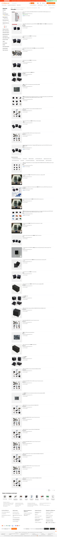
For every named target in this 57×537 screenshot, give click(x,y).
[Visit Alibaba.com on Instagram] (51, 522)
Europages (40, 532)
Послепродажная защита (16, 517)
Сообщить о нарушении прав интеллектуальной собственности (39, 520)
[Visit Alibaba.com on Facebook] (46, 522)
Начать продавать (48, 513)
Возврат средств (37, 517)
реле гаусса (41, 504)
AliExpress (16, 532)
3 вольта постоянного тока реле (8, 504)
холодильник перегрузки (31, 503)
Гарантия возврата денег (16, 513)
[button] (29, 3)
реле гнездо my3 (25, 158)
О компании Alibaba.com (5, 510)
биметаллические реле (48, 160)
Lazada (28, 532)
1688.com (20, 532)
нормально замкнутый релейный (40, 160)
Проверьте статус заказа (49, 515)
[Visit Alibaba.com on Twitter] (49, 522)
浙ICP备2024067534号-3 (50, 535)
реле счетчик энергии (6, 505)
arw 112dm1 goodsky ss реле (38, 158)
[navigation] (6, 249)
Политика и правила (15, 521)
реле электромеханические (15, 160)
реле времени (5, 506)
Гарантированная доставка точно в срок (17, 515)
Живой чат (36, 514)
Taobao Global (32, 532)
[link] (56, 529)
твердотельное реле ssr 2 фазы (47, 158)
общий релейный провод (19, 503)
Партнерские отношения (49, 519)
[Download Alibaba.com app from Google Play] (52, 529)
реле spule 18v (22, 160)
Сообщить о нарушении (38, 522)
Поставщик (28, 15)
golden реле (17, 506)
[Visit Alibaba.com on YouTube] (53, 522)
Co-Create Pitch (4, 513)
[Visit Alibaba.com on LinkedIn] (48, 522)
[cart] (40, 3)
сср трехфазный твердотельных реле (16, 158)
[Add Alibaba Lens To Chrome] (14, 529)
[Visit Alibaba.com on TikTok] (54, 522)
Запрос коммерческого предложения (27, 515)
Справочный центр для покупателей (38, 512)
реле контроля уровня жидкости (45, 505)
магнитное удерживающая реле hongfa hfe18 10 (45, 503)
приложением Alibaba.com (39, 528)
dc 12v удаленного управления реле (30, 160)
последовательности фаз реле (32, 504)
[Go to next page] (53, 490)
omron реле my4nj (30, 506)
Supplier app (27, 528)
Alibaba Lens (6, 528)
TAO (35, 532)
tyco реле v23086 (18, 505)
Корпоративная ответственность (6, 515)
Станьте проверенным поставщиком (49, 517)
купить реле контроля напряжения (32, 505)
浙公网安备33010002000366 (42, 535)
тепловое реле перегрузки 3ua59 (8, 503)
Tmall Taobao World (24, 532)
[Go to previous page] (47, 490)
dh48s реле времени (31, 158)
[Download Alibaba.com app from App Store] (46, 529)
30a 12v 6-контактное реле (19, 504)
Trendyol (37, 532)
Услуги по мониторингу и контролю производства (16, 519)
